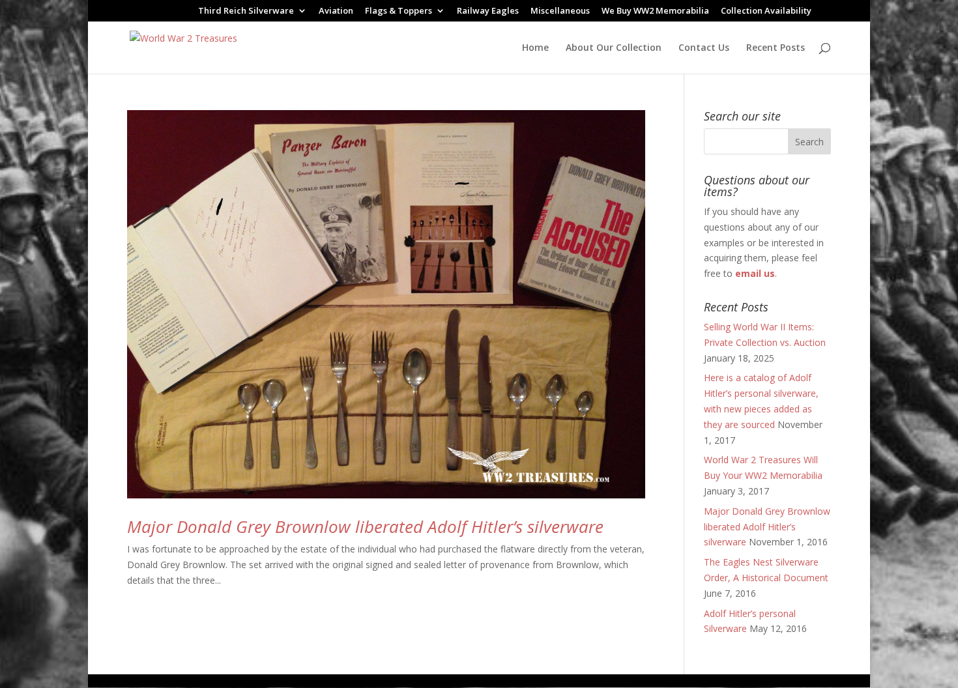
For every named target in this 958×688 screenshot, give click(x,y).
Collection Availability (766, 11)
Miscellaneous (560, 11)
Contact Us (703, 48)
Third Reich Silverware (246, 11)
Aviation (336, 11)
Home (535, 48)
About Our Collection (613, 48)
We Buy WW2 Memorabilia (655, 11)
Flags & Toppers (398, 11)
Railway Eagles (488, 11)
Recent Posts (775, 48)
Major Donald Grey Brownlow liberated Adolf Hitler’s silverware (365, 526)
